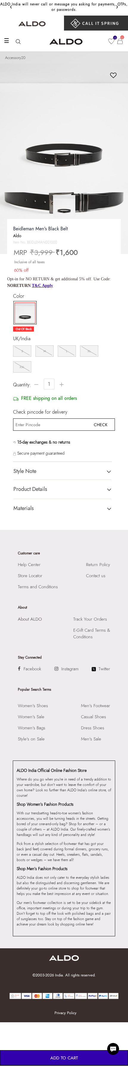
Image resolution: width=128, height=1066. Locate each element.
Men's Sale (91, 739)
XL (89, 351)
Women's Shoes (33, 705)
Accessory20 (15, 58)
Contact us (95, 575)
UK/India (21, 338)
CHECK (100, 425)
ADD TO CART (64, 1058)
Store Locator (30, 575)
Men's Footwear (95, 705)
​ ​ (96, 23)
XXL (22, 367)
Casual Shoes (93, 716)
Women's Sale (31, 716)
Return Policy (98, 564)
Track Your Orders (90, 619)
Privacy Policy (65, 1013)
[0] (111, 41)
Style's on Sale (31, 739)
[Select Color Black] (23, 313)
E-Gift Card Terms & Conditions (91, 633)
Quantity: (22, 384)
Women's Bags (31, 728)
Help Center (29, 564)
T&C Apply (42, 285)
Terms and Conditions (38, 586)
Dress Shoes (92, 728)
